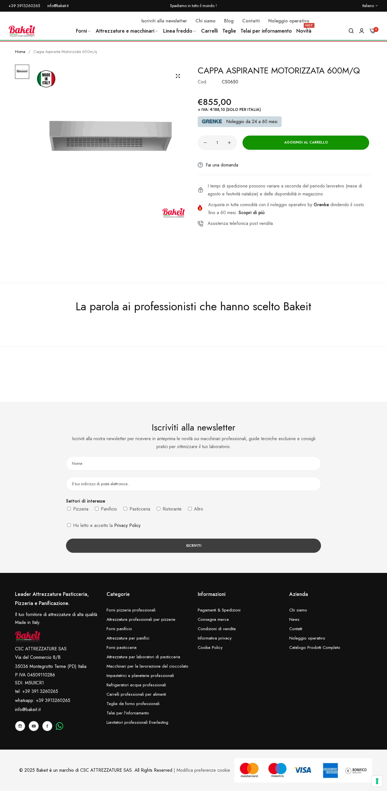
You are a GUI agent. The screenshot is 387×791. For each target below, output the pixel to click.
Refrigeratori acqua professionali (136, 685)
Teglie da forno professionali (133, 704)
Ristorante (171, 509)
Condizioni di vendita (217, 629)
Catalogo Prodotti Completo (314, 647)
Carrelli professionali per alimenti (136, 694)
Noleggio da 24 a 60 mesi (251, 121)
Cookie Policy (210, 647)
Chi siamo (298, 610)
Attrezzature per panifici (128, 638)
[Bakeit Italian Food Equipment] (21, 31)
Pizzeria (80, 509)
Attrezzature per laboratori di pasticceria (143, 657)
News (294, 619)
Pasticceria (139, 509)
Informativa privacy (215, 638)
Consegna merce (213, 619)
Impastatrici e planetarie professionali (140, 675)
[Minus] (205, 142)
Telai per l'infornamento (128, 713)
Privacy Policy (127, 525)
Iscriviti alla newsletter (164, 21)
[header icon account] (361, 31)
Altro (198, 509)
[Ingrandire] (178, 76)
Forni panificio (119, 629)
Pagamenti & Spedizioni (219, 610)
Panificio (108, 509)
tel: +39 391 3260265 (36, 691)
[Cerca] (351, 31)
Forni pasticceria (122, 647)
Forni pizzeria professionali (131, 610)
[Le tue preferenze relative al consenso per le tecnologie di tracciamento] (377, 781)
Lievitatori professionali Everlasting (137, 722)
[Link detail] (20, 726)
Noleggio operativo (307, 638)
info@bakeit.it (28, 709)
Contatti (295, 629)
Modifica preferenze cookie (203, 770)
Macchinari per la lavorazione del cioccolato (147, 666)
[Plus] (229, 142)
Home (20, 51)
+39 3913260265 (53, 700)
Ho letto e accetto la (106, 525)
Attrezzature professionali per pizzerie (141, 619)
